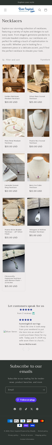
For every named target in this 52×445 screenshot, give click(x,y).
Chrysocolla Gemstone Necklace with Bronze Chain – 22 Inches (13, 279)
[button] (5, 10)
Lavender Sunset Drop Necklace (12, 186)
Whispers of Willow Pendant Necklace (37, 231)
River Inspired (15, 431)
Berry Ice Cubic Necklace (35, 186)
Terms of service (27, 435)
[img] (26, 310)
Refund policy (43, 431)
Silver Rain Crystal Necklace (37, 97)
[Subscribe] (44, 390)
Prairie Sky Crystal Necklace (37, 142)
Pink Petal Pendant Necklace (13, 142)
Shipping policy (40, 435)
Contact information (27, 439)
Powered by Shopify (28, 431)
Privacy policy (13, 435)
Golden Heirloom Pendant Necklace (12, 97)
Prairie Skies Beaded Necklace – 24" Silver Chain (14, 232)
